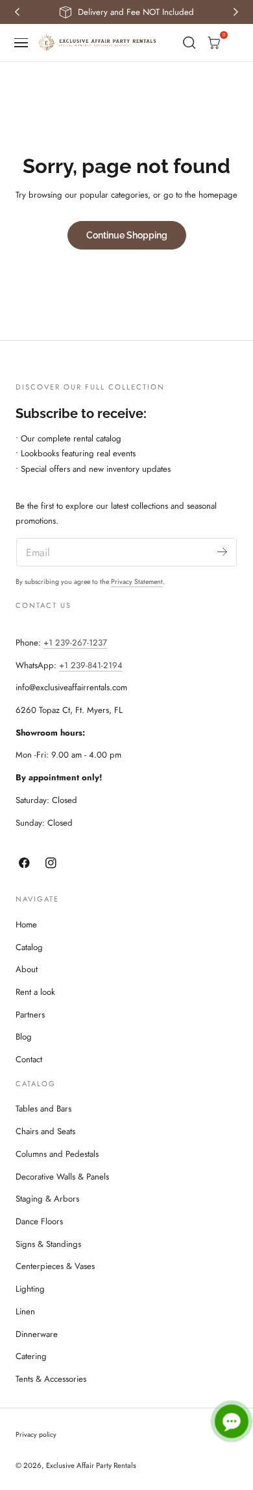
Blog (24, 1036)
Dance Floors (39, 1221)
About (27, 969)
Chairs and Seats (45, 1131)
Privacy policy (36, 1434)
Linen (25, 1311)
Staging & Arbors (47, 1199)
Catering (31, 1356)
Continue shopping (126, 234)
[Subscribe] (222, 551)
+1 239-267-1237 (75, 642)
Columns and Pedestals (57, 1154)
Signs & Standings (48, 1244)
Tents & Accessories (51, 1379)
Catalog (29, 947)
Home (26, 924)
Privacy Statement (137, 582)
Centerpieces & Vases (55, 1266)
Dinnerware (37, 1334)
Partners (30, 1014)
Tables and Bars (43, 1108)
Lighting (30, 1289)
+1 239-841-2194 (91, 665)
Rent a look (35, 992)
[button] (21, 42)
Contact (29, 1059)
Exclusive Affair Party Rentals (91, 1465)
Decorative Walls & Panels (62, 1176)
